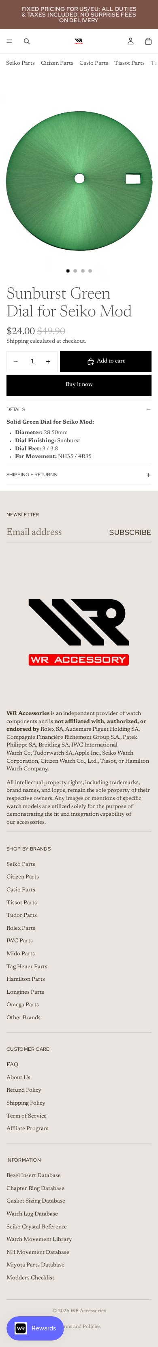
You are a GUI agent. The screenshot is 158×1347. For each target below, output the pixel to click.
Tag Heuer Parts (26, 966)
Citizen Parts (57, 63)
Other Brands (23, 1018)
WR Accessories (88, 1311)
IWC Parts (19, 941)
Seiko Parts (20, 63)
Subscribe (130, 532)
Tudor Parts (21, 916)
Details (15, 409)
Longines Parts (25, 992)
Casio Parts (93, 63)
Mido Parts (20, 954)
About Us (18, 1077)
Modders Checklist (30, 1278)
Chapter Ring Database (35, 1189)
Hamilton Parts (25, 979)
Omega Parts (22, 1005)
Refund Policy (23, 1090)
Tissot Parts (129, 63)
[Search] (27, 41)
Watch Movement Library (39, 1240)
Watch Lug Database (32, 1214)
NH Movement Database (37, 1253)
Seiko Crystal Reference (36, 1227)
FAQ (12, 1065)
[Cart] (148, 41)
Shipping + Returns (31, 474)
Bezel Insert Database (33, 1176)
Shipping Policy (25, 1103)
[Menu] (9, 41)
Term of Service (26, 1116)
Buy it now (79, 385)
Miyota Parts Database (35, 1265)
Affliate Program (27, 1129)
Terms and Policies (79, 1326)
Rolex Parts (20, 928)
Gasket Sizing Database (35, 1201)
